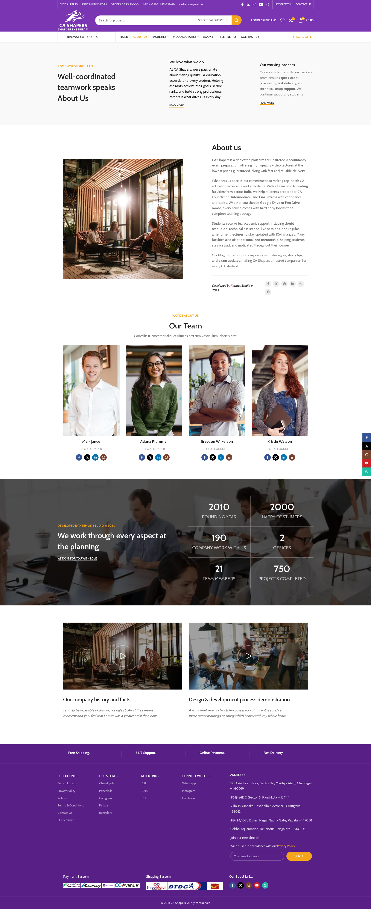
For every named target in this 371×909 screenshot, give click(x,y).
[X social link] (248, 4)
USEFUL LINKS (68, 776)
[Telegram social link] (268, 292)
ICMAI (144, 791)
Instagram (188, 791)
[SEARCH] (237, 20)
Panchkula (105, 791)
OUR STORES (108, 776)
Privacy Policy (66, 791)
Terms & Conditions (71, 805)
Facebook (188, 798)
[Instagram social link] (254, 4)
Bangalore (105, 813)
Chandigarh (106, 783)
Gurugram (105, 798)
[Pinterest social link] (284, 284)
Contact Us (65, 813)
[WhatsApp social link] (267, 4)
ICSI (143, 798)
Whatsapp (189, 783)
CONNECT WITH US (196, 776)
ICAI (143, 783)
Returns (63, 798)
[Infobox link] (88, 754)
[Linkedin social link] (292, 284)
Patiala (103, 805)
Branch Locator (68, 783)
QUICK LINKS (150, 776)
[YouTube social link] (260, 4)
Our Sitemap (66, 820)
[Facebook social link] (242, 4)
